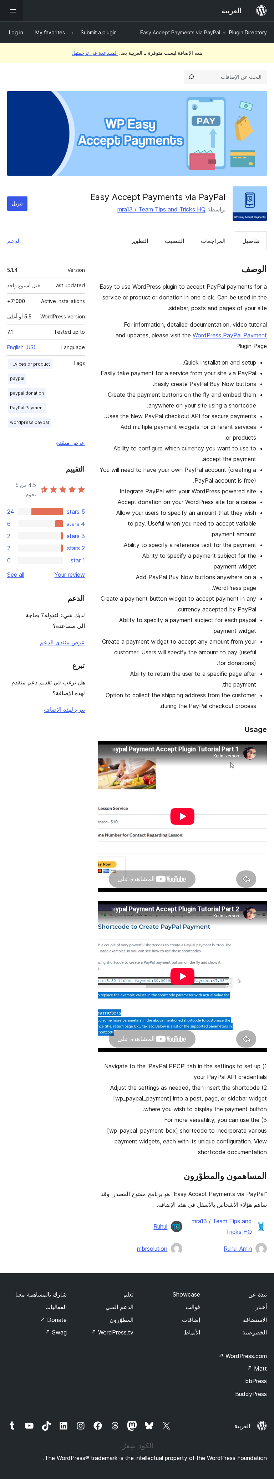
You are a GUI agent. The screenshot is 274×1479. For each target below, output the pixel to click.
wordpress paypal (29, 422)
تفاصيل (250, 240)
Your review (69, 574)
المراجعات (213, 240)
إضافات (191, 1319)
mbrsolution (152, 1248)
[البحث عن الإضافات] (191, 77)
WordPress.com (242, 1356)
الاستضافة (255, 1319)
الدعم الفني (119, 1306)
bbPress (256, 1381)
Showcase (186, 1294)
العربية (242, 1426)
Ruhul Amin (238, 1248)
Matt (257, 1368)
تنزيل (17, 203)
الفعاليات (56, 1306)
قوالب (193, 1306)
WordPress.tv (112, 1332)
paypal (17, 378)
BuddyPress (251, 1393)
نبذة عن (257, 1294)
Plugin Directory (248, 32)
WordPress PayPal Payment (230, 335)
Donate (53, 1319)
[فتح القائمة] (11, 10)
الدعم (14, 240)
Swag (56, 1332)
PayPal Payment (27, 407)
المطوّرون (121, 1319)
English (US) (21, 347)
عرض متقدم (70, 442)
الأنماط (192, 1332)
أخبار (261, 1306)
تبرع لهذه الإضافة (64, 709)
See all (15, 574)
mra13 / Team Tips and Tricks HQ (161, 209)
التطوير (139, 240)
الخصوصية (254, 1332)
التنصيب (174, 240)
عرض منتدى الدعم (62, 642)
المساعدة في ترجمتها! (95, 53)
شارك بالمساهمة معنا (41, 1294)
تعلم (128, 1294)
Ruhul (160, 1226)
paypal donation (27, 393)
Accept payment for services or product (29, 364)
